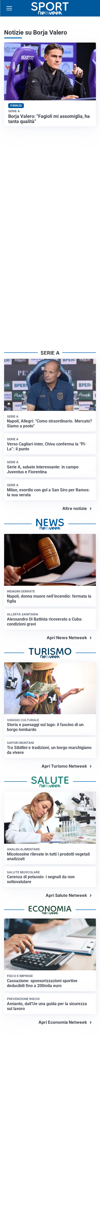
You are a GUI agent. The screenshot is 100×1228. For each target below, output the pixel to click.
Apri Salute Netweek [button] (66, 895)
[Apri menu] (9, 8)
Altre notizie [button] (74, 508)
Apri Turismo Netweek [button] (64, 766)
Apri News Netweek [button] (67, 637)
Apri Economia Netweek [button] (62, 1022)
